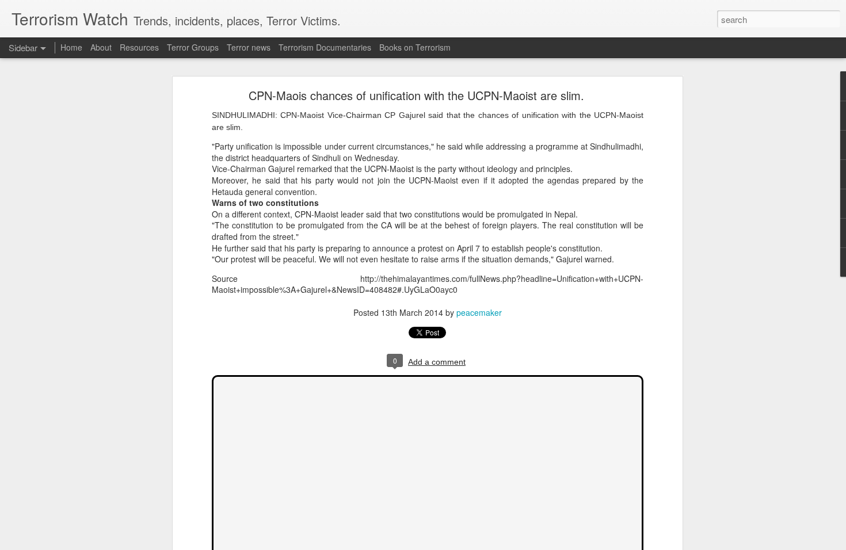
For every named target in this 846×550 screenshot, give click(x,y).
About (101, 47)
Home (71, 47)
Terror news (248, 47)
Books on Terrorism (415, 47)
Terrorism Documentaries (325, 47)
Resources (139, 47)
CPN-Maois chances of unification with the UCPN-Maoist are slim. (416, 95)
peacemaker (479, 312)
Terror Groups (193, 47)
